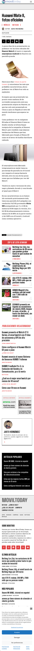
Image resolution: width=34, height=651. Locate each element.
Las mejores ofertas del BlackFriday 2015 (25, 412)
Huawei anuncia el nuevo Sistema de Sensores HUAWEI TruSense (16, 358)
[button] (31, 609)
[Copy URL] (21, 41)
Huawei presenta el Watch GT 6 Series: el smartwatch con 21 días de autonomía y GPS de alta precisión (16, 336)
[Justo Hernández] (3, 29)
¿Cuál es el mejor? (9, 384)
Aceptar (17, 632)
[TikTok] (18, 547)
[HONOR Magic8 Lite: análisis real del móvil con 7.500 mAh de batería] (6, 293)
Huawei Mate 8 (17, 235)
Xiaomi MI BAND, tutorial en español (16, 461)
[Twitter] (8, 41)
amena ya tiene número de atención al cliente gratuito (17, 599)
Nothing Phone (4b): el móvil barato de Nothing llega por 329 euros (21, 267)
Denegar (17, 637)
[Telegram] (17, 41)
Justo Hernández (17, 29)
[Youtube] (28, 547)
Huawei (9, 235)
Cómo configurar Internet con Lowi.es (17, 486)
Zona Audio (16, 259)
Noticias (15, 300)
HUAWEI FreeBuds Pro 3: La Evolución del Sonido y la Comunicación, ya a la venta (14, 369)
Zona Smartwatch (9, 343)
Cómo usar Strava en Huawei (14, 387)
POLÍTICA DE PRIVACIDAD (16, 647)
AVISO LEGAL (28, 647)
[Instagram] (9, 547)
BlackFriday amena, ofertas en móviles (9, 406)
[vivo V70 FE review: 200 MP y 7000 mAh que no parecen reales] (6, 281)
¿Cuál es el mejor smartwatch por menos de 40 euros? (16, 379)
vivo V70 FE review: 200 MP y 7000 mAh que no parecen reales (22, 280)
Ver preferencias (17, 643)
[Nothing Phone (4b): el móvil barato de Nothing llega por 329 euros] (6, 267)
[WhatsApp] (12, 41)
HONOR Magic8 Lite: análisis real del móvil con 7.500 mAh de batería (21, 293)
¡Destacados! (17, 273)
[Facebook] (4, 41)
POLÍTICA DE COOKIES (5, 647)
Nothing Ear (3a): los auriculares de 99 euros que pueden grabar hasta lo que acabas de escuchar (22, 251)
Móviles (15, 285)
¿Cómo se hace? (8, 353)
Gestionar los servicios (17, 627)
